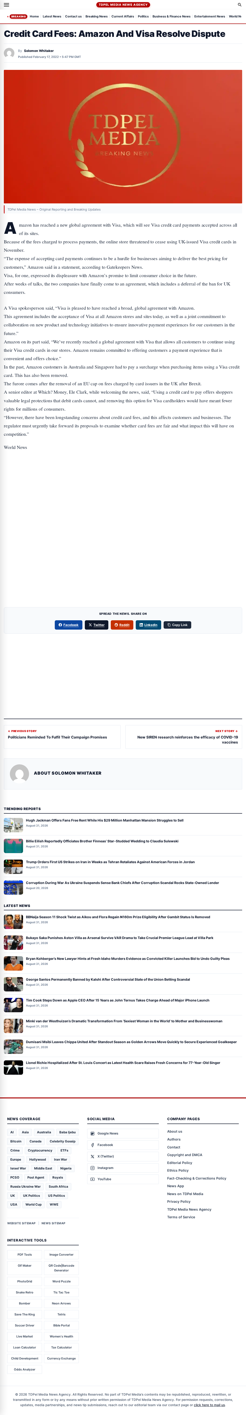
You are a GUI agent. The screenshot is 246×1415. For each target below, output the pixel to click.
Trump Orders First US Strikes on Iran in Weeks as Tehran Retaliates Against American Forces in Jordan (110, 862)
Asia (25, 1132)
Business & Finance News (172, 16)
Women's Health (61, 1336)
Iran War (60, 1159)
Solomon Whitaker (39, 51)
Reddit (124, 625)
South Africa (58, 1186)
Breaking (18, 16)
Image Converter (61, 1254)
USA (13, 1204)
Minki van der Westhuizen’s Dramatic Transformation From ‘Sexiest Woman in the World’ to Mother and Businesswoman (124, 1021)
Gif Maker (24, 1265)
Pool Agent (35, 1177)
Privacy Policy (179, 1201)
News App (175, 1186)
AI (12, 1132)
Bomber (24, 1303)
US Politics (56, 1195)
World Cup (33, 1204)
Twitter (99, 625)
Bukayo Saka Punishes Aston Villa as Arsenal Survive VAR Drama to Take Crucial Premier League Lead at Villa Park (119, 938)
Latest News (52, 16)
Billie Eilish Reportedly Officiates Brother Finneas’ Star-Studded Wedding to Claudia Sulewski (102, 841)
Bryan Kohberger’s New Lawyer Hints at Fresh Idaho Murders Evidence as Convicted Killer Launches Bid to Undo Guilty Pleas (128, 958)
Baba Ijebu (67, 1132)
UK (12, 1195)
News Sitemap (54, 1223)
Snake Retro (24, 1292)
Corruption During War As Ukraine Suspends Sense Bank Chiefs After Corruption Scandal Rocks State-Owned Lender (122, 883)
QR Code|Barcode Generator (61, 1268)
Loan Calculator (24, 1347)
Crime (15, 1150)
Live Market (24, 1336)
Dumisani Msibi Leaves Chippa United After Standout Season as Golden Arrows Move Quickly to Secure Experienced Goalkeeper (131, 1042)
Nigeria (66, 1168)
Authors (174, 1139)
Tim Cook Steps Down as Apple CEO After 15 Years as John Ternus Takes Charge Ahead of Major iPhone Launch (117, 1000)
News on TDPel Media (185, 1194)
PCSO (14, 1177)
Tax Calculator (61, 1347)
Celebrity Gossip (62, 1141)
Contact (173, 1147)
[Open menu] (6, 4)
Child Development (24, 1358)
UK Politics (31, 1195)
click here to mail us (209, 1405)
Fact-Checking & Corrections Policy (196, 1178)
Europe (15, 1159)
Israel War (18, 1168)
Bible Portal (61, 1325)
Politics (143, 16)
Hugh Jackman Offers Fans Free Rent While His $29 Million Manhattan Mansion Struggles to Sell (105, 820)
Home (34, 16)
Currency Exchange (61, 1358)
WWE (54, 1204)
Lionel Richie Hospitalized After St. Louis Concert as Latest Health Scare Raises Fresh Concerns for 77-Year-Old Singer (123, 1063)
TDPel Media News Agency (123, 4)
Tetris (61, 1314)
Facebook (71, 625)
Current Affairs (122, 16)
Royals (57, 1177)
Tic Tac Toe (61, 1292)
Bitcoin (15, 1141)
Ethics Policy (178, 1170)
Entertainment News (209, 16)
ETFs (64, 1150)
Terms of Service (181, 1217)
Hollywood (37, 1159)
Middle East (43, 1168)
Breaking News (97, 16)
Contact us (73, 16)
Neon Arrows (61, 1303)
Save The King (24, 1314)
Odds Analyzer (24, 1369)
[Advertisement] (123, 477)
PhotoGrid (24, 1281)
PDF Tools (25, 1254)
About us (174, 1131)
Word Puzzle (61, 1281)
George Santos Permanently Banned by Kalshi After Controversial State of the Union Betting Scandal (108, 979)
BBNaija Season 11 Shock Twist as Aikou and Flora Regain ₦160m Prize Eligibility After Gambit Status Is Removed (118, 917)
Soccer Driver (24, 1325)
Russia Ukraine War (25, 1186)
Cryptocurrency (40, 1150)
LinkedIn (151, 625)
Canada (36, 1141)
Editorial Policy (179, 1163)
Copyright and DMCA (184, 1155)
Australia (44, 1132)
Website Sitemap (21, 1223)
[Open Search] (239, 4)
